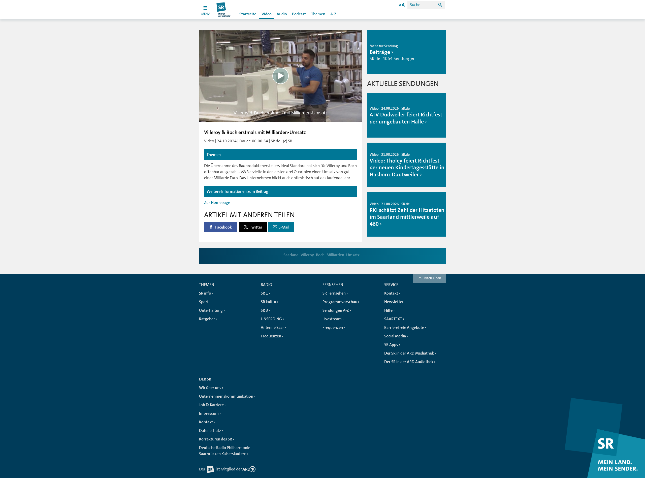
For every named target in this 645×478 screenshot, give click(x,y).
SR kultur (268, 301)
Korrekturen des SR (215, 439)
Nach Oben (432, 278)
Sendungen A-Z (335, 310)
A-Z (333, 14)
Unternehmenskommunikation (226, 396)
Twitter (255, 227)
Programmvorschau (339, 301)
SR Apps (391, 344)
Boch (320, 255)
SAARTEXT (393, 319)
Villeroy (307, 255)
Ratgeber (207, 319)
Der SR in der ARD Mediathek (409, 353)
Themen (318, 14)
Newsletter (394, 301)
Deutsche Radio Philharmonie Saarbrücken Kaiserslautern (224, 450)
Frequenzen (271, 336)
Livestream (332, 319)
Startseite (247, 14)
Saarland (291, 255)
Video (267, 14)
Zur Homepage (217, 202)
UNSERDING (271, 319)
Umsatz (353, 255)
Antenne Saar (272, 327)
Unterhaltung (211, 310)
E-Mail (283, 227)
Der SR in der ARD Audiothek (408, 361)
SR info (205, 293)
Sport (204, 301)
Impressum (209, 413)
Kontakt (391, 293)
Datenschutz (210, 430)
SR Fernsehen (334, 293)
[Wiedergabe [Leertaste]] (280, 76)
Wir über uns (210, 387)
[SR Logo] (223, 9)
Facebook (223, 227)
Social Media (395, 336)
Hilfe (388, 310)
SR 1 (264, 293)
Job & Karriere (211, 404)
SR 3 (264, 310)
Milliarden (335, 255)
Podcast (299, 14)
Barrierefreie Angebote (404, 327)
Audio (282, 14)
